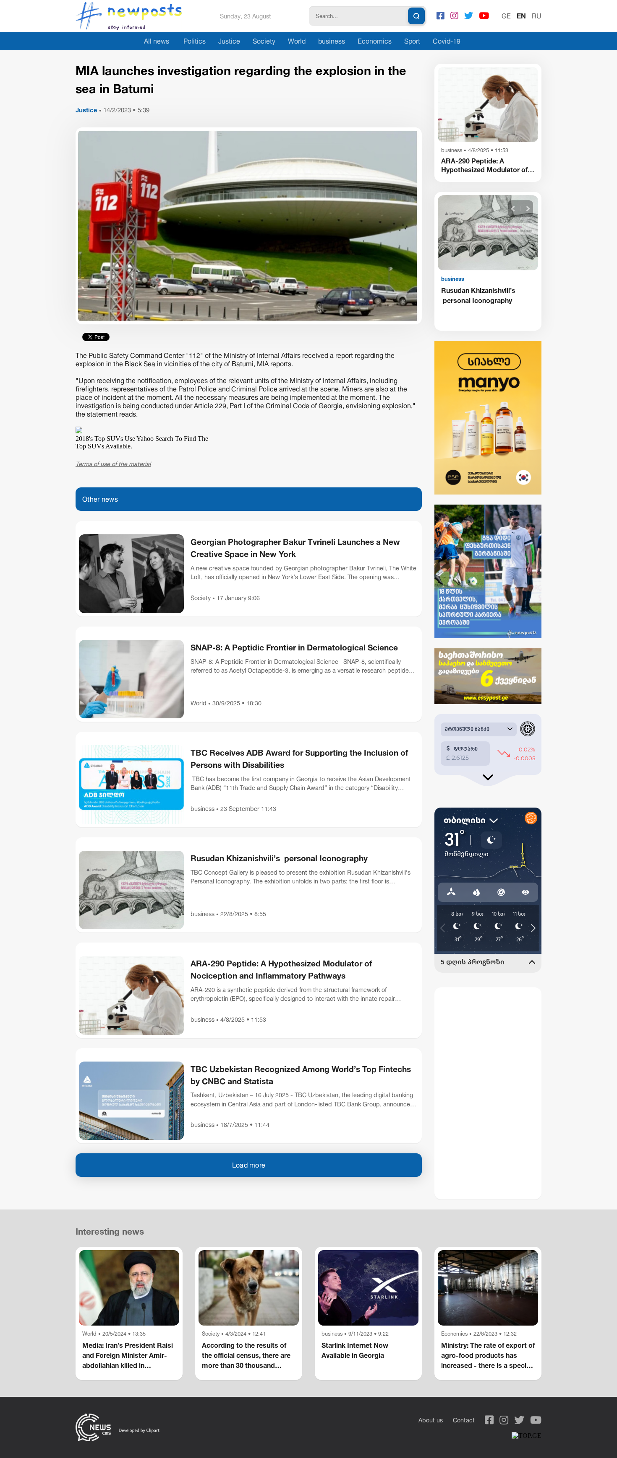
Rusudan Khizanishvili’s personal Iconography (279, 858)
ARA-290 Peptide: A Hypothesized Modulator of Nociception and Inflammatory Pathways (281, 969)
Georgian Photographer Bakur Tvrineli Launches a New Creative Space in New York (295, 548)
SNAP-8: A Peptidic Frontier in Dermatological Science (294, 647)
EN (521, 16)
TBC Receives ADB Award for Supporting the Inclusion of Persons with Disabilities (299, 758)
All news (156, 41)
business (331, 41)
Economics (375, 41)
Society (264, 41)
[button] (513, 209)
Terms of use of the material (113, 463)
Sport (412, 41)
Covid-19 (446, 41)
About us (430, 1420)
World (297, 41)
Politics (194, 41)
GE (506, 16)
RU (536, 16)
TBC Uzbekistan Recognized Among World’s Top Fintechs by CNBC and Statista (301, 1075)
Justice (229, 41)
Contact (464, 1420)
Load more (249, 1165)
